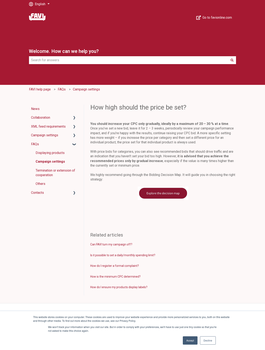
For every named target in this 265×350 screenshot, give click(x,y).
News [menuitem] (35, 109)
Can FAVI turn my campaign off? (111, 244)
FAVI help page (40, 89)
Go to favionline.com (217, 18)
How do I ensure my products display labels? (118, 287)
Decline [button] (208, 340)
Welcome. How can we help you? (64, 51)
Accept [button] (190, 340)
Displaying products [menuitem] (50, 153)
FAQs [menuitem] (35, 144)
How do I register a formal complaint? (114, 265)
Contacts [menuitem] (37, 193)
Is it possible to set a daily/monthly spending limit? (122, 255)
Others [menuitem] (40, 184)
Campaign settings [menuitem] (44, 135)
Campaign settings (86, 89)
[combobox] (128, 60)
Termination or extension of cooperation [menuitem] (55, 172)
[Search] (232, 60)
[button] (74, 118)
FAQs (62, 89)
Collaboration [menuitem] (40, 118)
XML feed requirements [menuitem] (48, 126)
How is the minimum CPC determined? (115, 276)
